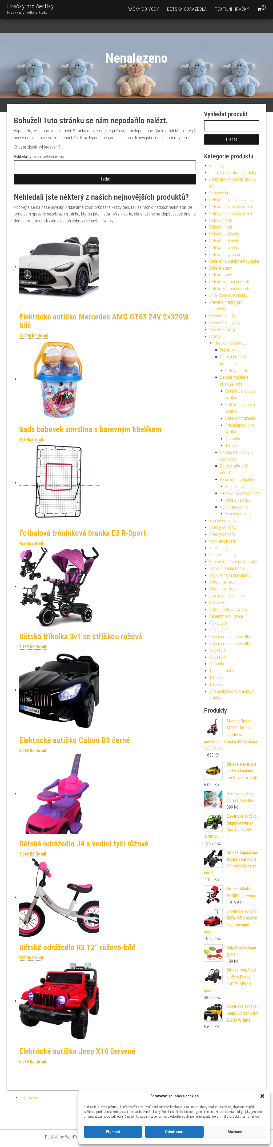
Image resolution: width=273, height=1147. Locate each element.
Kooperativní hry (223, 554)
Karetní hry (218, 547)
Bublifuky (216, 165)
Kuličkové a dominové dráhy (233, 561)
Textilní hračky (232, 9)
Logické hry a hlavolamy (229, 575)
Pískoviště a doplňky (237, 479)
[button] (262, 1096)
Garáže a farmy (222, 329)
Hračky (215, 336)
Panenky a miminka (226, 616)
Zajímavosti (30, 1097)
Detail (43, 335)
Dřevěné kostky (222, 315)
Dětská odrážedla (187, 9)
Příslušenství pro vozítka (230, 636)
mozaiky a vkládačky (226, 595)
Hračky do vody (142, 9)
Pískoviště (234, 486)
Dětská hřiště (220, 220)
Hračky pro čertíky (30, 6)
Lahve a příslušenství (227, 568)
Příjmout (113, 1131)
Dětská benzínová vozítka (231, 199)
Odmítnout (174, 1131)
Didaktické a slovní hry (228, 295)
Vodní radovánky (234, 507)
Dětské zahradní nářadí (229, 281)
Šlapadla (232, 438)
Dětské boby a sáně (226, 254)
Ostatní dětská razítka (228, 609)
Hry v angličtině (222, 541)
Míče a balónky (238, 500)
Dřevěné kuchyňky (224, 322)
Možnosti (236, 1131)
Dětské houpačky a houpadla (234, 261)
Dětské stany (220, 268)
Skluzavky (217, 650)
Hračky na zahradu (231, 343)
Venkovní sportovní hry (239, 493)
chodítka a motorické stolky (233, 172)
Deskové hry (219, 192)
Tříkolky (231, 445)
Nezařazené (219, 602)
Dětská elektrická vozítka (230, 206)
